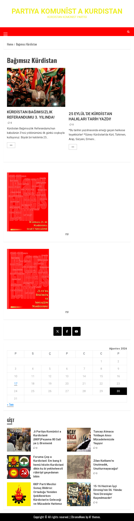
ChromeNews (78, 517)
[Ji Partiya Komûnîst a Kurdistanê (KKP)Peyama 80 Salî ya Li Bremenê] (19, 440)
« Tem (10, 404)
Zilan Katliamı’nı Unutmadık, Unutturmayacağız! (105, 464)
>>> (11, 145)
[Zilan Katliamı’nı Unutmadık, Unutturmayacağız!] (79, 467)
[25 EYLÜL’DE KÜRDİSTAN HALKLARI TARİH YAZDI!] (98, 89)
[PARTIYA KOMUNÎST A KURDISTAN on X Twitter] (57, 331)
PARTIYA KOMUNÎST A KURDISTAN (67, 11)
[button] (5, 31)
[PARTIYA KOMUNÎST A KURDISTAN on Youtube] (76, 331)
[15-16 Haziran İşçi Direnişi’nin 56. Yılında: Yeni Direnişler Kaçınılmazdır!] (79, 494)
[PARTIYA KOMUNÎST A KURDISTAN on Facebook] (67, 331)
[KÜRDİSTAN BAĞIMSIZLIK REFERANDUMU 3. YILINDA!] (36, 87)
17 (15, 383)
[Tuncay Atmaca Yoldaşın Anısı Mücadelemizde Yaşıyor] (79, 440)
